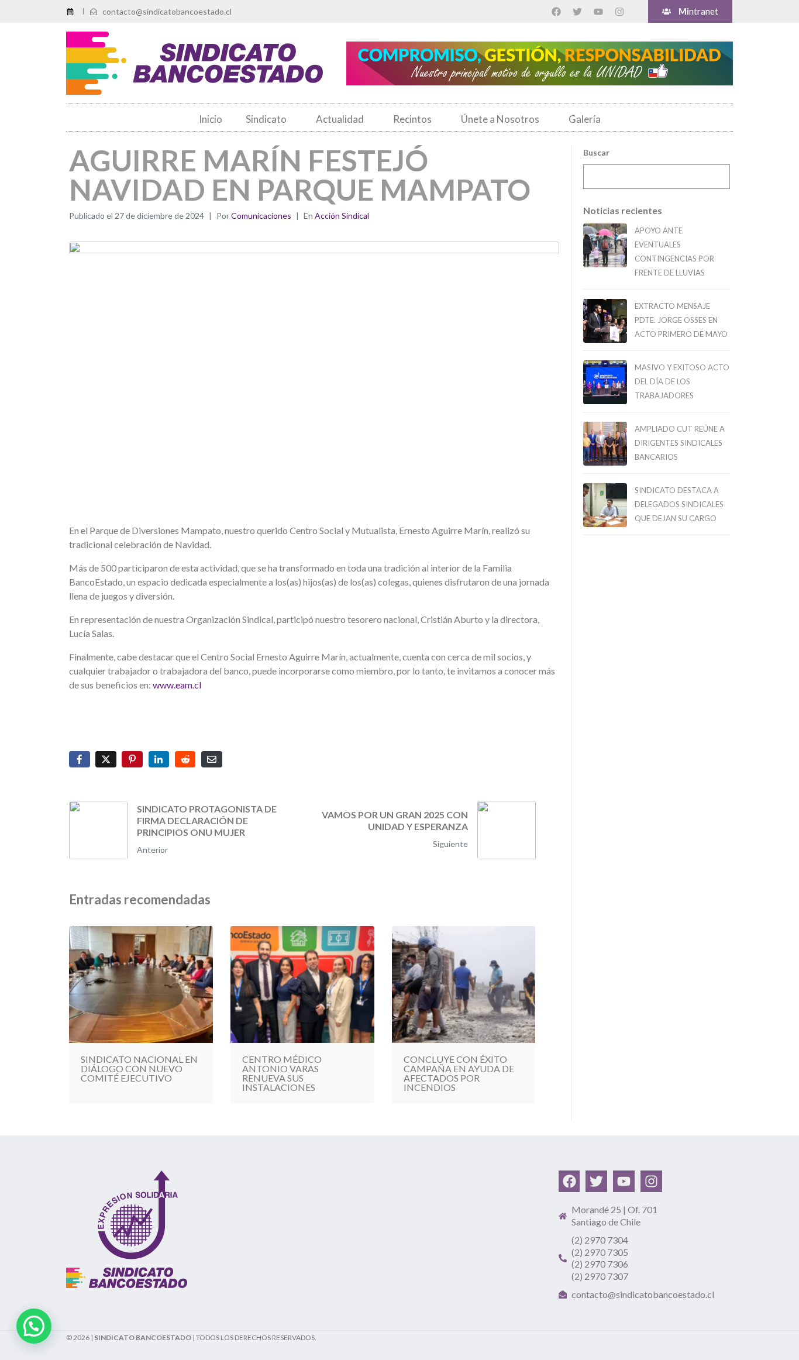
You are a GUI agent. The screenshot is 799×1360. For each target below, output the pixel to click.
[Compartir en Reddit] (185, 759)
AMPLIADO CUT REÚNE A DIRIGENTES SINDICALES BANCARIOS (680, 443)
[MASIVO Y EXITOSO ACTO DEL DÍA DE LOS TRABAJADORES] (605, 382)
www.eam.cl (177, 684)
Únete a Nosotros (500, 119)
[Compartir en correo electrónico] (211, 759)
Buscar (596, 152)
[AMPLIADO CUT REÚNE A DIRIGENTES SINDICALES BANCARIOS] (605, 444)
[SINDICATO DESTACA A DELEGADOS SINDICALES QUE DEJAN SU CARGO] (605, 505)
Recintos (412, 119)
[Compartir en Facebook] (79, 759)
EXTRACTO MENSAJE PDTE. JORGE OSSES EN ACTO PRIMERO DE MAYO (681, 320)
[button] (33, 1326)
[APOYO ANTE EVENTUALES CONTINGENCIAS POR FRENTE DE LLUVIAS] (605, 245)
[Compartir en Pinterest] (132, 759)
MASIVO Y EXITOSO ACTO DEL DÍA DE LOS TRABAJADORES (682, 381)
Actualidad (340, 119)
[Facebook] (556, 11)
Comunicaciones (261, 216)
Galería (585, 119)
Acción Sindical (342, 216)
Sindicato (266, 119)
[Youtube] (598, 11)
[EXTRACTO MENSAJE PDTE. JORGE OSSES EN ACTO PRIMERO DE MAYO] (605, 321)
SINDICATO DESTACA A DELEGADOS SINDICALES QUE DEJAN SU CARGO (679, 504)
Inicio (210, 119)
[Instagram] (619, 11)
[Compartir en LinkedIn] (159, 759)
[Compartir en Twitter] (105, 759)
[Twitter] (577, 11)
